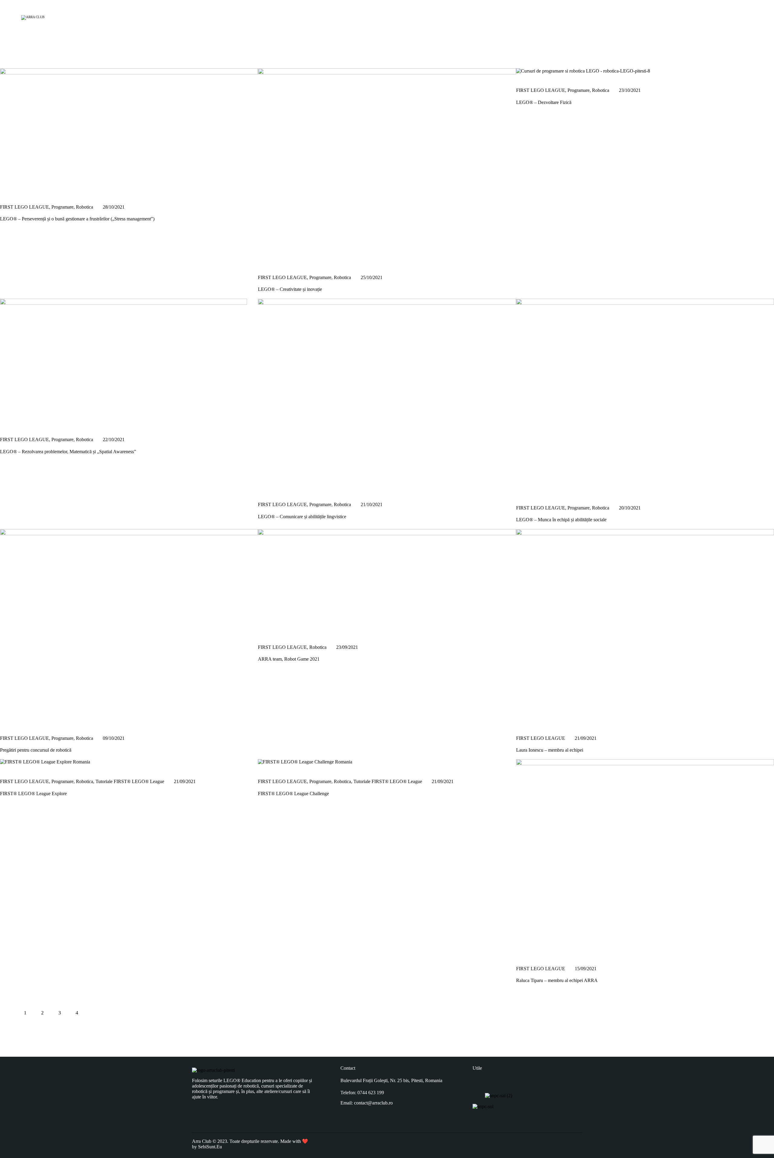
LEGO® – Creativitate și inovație (290, 289)
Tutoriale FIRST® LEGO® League (130, 781)
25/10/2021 (371, 277)
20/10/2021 (630, 507)
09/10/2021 (114, 738)
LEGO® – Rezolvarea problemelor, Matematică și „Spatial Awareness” (68, 451)
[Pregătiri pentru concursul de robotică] (6, 724)
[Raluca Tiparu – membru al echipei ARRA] (523, 954)
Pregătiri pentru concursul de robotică (35, 750)
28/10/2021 (114, 207)
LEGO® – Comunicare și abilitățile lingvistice (302, 516)
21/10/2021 (371, 504)
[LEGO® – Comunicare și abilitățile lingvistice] (264, 490)
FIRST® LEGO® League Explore (33, 793)
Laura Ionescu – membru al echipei (549, 750)
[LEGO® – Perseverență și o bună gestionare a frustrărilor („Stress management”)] (6, 192)
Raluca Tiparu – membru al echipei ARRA (557, 980)
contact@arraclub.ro (373, 1102)
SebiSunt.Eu (210, 1146)
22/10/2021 (114, 439)
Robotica (84, 207)
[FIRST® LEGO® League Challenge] (264, 767)
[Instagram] (214, 1111)
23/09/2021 (347, 647)
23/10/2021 (630, 90)
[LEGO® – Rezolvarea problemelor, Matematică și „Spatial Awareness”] (6, 425)
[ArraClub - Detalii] (744, 16)
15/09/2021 (586, 968)
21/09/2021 (586, 738)
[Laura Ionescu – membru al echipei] (523, 724)
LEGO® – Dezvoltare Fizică (543, 102)
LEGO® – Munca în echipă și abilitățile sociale (561, 519)
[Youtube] (230, 1111)
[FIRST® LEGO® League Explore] (6, 767)
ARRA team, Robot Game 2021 (289, 659)
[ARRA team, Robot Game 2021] (264, 633)
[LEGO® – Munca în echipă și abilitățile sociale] (523, 493)
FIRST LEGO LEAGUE (24, 207)
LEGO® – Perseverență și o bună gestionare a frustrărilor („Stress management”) (77, 218)
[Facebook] (199, 1111)
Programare (62, 207)
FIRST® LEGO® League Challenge (293, 793)
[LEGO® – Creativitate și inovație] (264, 263)
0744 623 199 (370, 1092)
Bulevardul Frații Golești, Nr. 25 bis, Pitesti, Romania (391, 1080)
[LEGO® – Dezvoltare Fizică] (523, 76)
